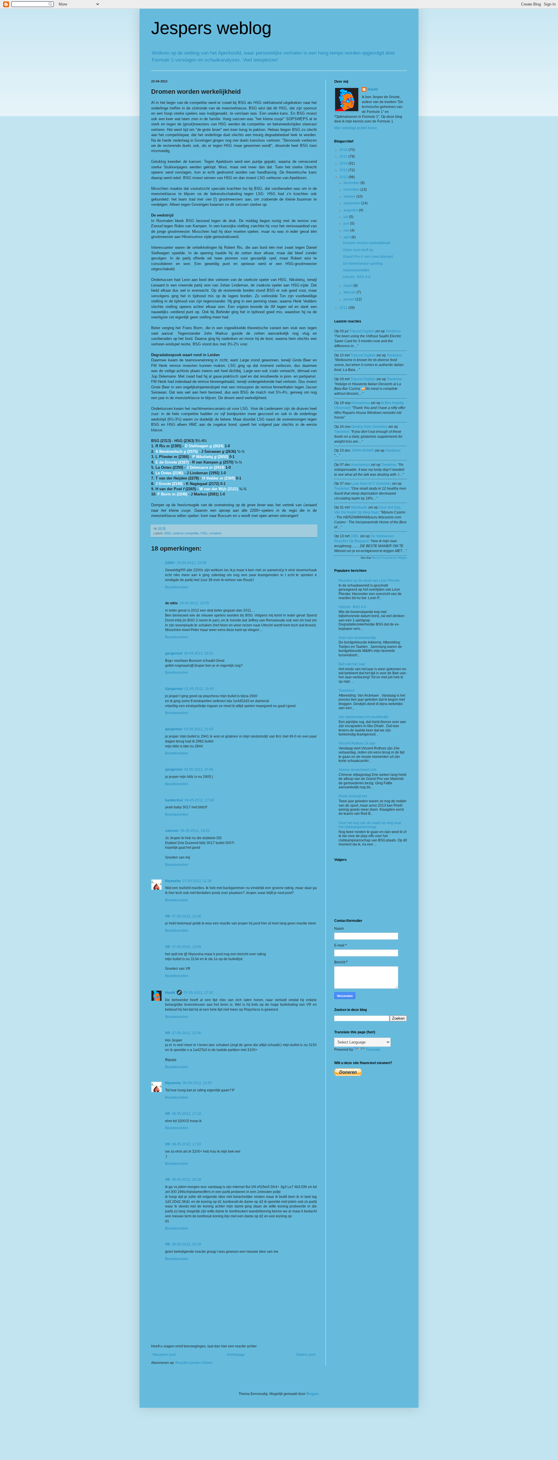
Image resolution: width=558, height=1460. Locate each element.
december (352, 183)
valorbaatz (358, 507)
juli (346, 217)
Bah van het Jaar (352, 664)
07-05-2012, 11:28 (197, 881)
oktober (350, 196)
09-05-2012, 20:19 (186, 1244)
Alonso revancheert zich (358, 770)
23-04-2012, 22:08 (191, 563)
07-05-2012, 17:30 (198, 993)
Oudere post (305, 1355)
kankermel (174, 800)
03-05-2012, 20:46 (198, 769)
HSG (204, 533)
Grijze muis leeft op (358, 250)
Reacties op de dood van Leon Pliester (369, 580)
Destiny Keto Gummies (369, 427)
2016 (343, 150)
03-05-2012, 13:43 (198, 729)
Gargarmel (174, 689)
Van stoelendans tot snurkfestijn (364, 717)
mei (347, 230)
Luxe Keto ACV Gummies (371, 484)
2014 (343, 163)
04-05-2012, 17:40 (199, 800)
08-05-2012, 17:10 (186, 1114)
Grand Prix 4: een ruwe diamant (368, 257)
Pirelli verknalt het (353, 796)
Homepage (236, 1355)
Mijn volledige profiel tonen (355, 128)
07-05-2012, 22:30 (186, 1033)
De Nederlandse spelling (362, 264)
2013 (343, 170)
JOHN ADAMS (362, 450)
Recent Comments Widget (389, 557)
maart (348, 286)
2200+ (170, 563)
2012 (343, 177)
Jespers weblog (211, 28)
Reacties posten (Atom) (194, 1363)
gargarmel (173, 653)
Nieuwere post (164, 1355)
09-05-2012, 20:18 (186, 1180)
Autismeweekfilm (356, 270)
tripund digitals (361, 331)
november (352, 190)
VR (167, 916)
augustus (351, 210)
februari (350, 292)
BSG (167, 533)
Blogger (312, 1394)
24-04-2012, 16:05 (194, 603)
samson (171, 831)
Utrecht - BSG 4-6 (357, 277)
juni (347, 223)
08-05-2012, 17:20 (186, 1144)
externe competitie (186, 533)
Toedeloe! (346, 690)
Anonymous (360, 403)
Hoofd (170, 993)
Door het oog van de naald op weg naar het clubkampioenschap (370, 825)
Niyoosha (173, 881)
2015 (343, 156)
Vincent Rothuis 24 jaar (357, 743)
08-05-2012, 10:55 (197, 1083)
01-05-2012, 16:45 (199, 689)
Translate (373, 1050)
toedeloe (393, 331)
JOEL (354, 536)
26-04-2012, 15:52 (198, 653)
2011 (343, 308)
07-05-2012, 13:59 (186, 947)
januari (349, 299)
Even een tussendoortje (357, 638)
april (347, 237)
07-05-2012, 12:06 (186, 916)
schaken (215, 533)
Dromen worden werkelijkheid (366, 243)
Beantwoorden (176, 587)
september (352, 203)
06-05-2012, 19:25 (195, 831)
